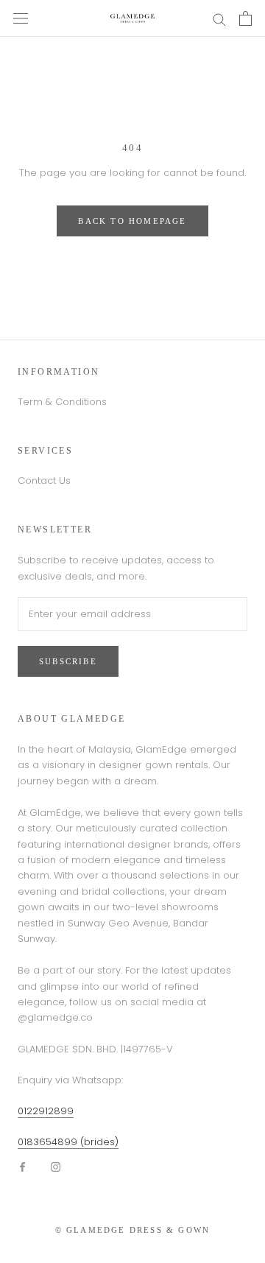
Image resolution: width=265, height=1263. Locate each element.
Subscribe (68, 661)
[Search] (219, 19)
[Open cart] (245, 18)
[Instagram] (55, 1166)
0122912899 (46, 1111)
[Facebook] (22, 1166)
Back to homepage (132, 221)
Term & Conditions (62, 402)
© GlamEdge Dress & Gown (133, 1229)
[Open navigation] (20, 18)
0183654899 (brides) (68, 1142)
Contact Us (44, 481)
